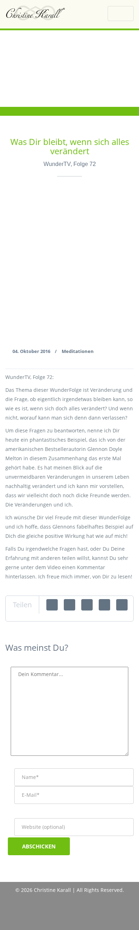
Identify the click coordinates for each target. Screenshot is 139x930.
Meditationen (78, 351)
